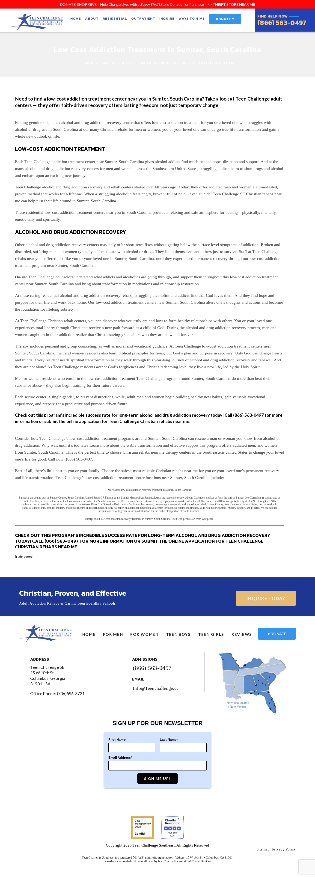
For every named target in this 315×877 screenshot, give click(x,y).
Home (75, 18)
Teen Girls (211, 634)
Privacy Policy (284, 849)
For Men (113, 634)
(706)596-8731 (71, 693)
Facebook (144, 801)
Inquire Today (265, 598)
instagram (170, 801)
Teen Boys (178, 634)
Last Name (168, 739)
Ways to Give (192, 18)
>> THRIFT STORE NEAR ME (231, 4)
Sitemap (263, 849)
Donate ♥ (225, 18)
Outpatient (143, 18)
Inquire (167, 18)
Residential (115, 18)
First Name (116, 739)
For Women (144, 634)
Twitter (157, 801)
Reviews (242, 634)
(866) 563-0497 (281, 22)
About (91, 18)
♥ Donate (276, 633)
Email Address (119, 757)
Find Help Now (272, 16)
